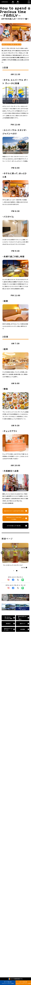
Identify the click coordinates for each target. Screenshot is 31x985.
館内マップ (22, 623)
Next (28, 553)
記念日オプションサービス (8, 629)
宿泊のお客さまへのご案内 (22, 618)
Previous (2, 553)
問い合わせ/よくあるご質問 (8, 617)
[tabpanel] (15, 556)
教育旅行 (8, 623)
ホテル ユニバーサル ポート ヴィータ (11, 44)
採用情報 (22, 629)
